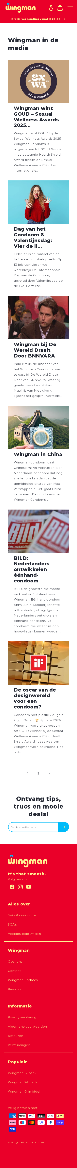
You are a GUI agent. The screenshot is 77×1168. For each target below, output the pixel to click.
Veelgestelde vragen (24, 934)
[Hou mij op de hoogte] (63, 827)
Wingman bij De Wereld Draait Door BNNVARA (35, 350)
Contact (14, 971)
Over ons (15, 961)
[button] (60, 8)
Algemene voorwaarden (27, 1026)
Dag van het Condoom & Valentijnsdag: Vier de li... (33, 237)
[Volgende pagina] (49, 773)
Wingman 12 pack (22, 1073)
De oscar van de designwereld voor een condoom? (35, 698)
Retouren (15, 1036)
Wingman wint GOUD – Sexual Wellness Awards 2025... (36, 117)
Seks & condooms (22, 915)
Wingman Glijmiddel (24, 1091)
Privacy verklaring (22, 1017)
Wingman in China (38, 454)
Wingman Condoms (24, 1142)
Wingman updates (23, 980)
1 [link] (28, 773)
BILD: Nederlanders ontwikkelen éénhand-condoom (32, 569)
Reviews (14, 989)
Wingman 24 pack (22, 1082)
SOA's (12, 924)
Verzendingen (19, 1045)
